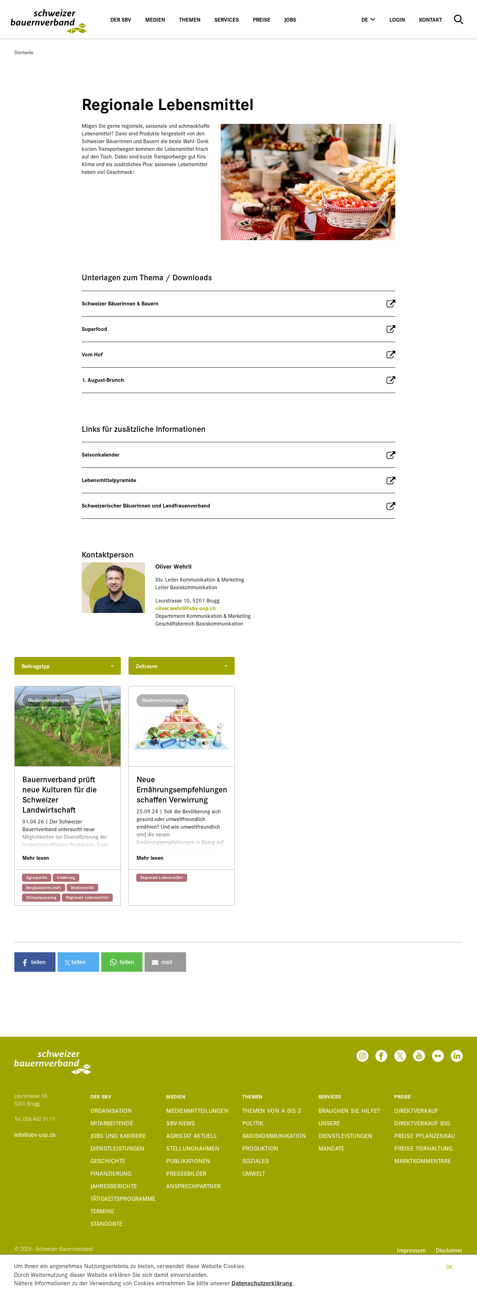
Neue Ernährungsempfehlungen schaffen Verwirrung (182, 789)
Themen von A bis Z (271, 1110)
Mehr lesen (35, 857)
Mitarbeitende (111, 1122)
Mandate (331, 1148)
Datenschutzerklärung (262, 1282)
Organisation (111, 1110)
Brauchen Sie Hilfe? (349, 1110)
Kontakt (430, 19)
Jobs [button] (290, 19)
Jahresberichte (113, 1185)
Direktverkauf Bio (422, 1122)
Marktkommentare (422, 1160)
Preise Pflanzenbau (424, 1135)
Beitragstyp (36, 666)
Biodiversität (82, 887)
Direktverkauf (416, 1110)
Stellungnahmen (192, 1148)
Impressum (412, 1250)
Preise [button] (261, 19)
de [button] (364, 19)
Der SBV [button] (120, 19)
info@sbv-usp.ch (35, 1134)
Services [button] (226, 19)
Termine (102, 1210)
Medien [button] (155, 19)
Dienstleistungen (117, 1148)
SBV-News (180, 1122)
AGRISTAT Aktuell (191, 1135)
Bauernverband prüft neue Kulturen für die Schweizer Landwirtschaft (59, 794)
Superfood (94, 329)
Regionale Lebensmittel (87, 897)
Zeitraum (146, 666)
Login (397, 19)
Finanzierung (111, 1173)
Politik (253, 1122)
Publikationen (188, 1160)
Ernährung (66, 877)
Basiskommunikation (274, 1135)
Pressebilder (186, 1173)
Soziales (255, 1160)
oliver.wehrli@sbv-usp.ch (185, 608)
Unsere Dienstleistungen (345, 1129)
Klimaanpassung (41, 897)
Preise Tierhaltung (423, 1148)
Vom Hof (92, 354)
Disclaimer (449, 1250)
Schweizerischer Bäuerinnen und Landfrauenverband (146, 505)
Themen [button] (189, 19)
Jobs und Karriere (118, 1135)
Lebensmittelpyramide (109, 480)
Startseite (24, 52)
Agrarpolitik (36, 877)
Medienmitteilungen (197, 1110)
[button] (35, 962)
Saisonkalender (100, 454)
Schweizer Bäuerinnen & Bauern (120, 303)
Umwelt (253, 1173)
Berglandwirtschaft (43, 887)
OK (449, 1267)
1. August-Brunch (103, 380)
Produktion (260, 1148)
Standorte (106, 1223)
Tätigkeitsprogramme (123, 1198)
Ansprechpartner (193, 1185)
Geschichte (108, 1160)
